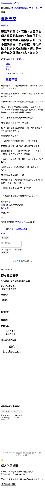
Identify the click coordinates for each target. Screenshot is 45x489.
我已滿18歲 (6, 484)
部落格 (9, 67)
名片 (8, 69)
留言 (23, 222)
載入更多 (5, 238)
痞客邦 (18, 222)
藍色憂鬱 (5, 208)
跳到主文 (5, 26)
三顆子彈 (11, 79)
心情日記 (20, 59)
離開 (13, 484)
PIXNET (11, 453)
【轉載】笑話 (21, 229)
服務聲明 (26, 455)
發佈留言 (5, 252)
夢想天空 (8, 19)
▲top (3, 233)
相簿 (8, 64)
